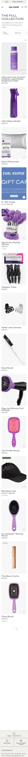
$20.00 (5, 123)
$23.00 (5, 412)
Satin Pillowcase (10, 161)
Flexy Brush (8, 616)
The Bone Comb (10, 576)
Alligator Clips (9, 287)
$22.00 (5, 538)
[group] (14, 1)
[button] (22, 7)
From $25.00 (7, 204)
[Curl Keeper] (14, 7)
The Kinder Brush (11, 450)
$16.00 (4, 289)
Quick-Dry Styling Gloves (11, 243)
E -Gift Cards (8, 202)
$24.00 (5, 164)
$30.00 (5, 83)
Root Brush (7, 368)
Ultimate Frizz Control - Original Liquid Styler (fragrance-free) (14, 79)
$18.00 (4, 453)
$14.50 (4, 578)
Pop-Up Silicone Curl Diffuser (13, 409)
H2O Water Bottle (11, 121)
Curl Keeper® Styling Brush (12, 534)
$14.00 (4, 370)
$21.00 (4, 329)
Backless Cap (9, 491)
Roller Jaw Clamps (11, 327)
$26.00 (5, 246)
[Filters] (25, 40)
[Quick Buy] (24, 197)
